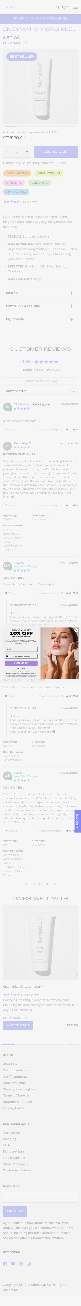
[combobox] (8, 656)
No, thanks (21, 668)
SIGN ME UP (21, 663)
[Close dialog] (76, 630)
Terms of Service (31, 676)
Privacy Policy (22, 676)
